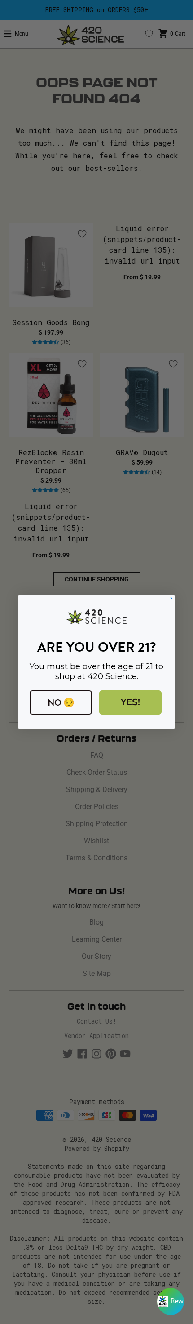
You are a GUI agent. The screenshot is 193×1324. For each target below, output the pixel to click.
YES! (130, 702)
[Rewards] (170, 1301)
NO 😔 (61, 702)
